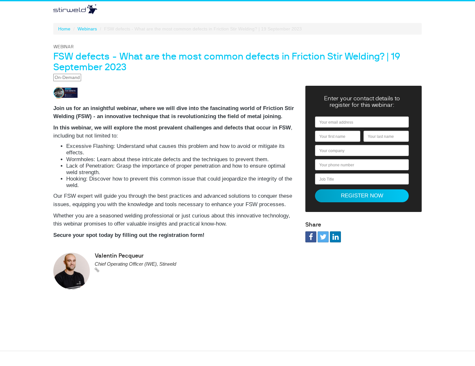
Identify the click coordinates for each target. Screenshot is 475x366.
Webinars (87, 28)
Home (64, 28)
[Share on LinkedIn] (335, 236)
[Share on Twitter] (323, 236)
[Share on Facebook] (310, 236)
